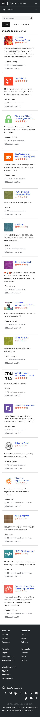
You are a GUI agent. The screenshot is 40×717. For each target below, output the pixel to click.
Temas (23, 635)
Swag (24, 660)
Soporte (5, 653)
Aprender (5, 649)
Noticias (5, 635)
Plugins (24, 638)
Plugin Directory (7, 9)
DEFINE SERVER (22, 516)
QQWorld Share (22, 443)
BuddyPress (8, 678)
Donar (24, 656)
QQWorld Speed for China (22, 39)
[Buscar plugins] (31, 18)
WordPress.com (9, 667)
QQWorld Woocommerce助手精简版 (25, 304)
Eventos (24, 653)
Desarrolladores (8, 656)
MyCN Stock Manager (25, 551)
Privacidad (6, 642)
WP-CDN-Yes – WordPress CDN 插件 (24, 374)
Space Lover (20, 78)
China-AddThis (21, 338)
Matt (5, 671)
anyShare (19, 224)
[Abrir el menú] (36, 3)
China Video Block (23, 262)
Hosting (5, 638)
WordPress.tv (8, 660)
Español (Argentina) (15, 688)
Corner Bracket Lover (25, 405)
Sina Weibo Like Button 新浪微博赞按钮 (25, 155)
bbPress (6, 675)
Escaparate (25, 631)
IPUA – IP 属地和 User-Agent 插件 (22, 193)
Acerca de (6, 631)
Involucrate (25, 649)
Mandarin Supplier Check (22, 479)
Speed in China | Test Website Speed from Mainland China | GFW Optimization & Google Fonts (25, 587)
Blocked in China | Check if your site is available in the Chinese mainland (24, 117)
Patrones (24, 642)
